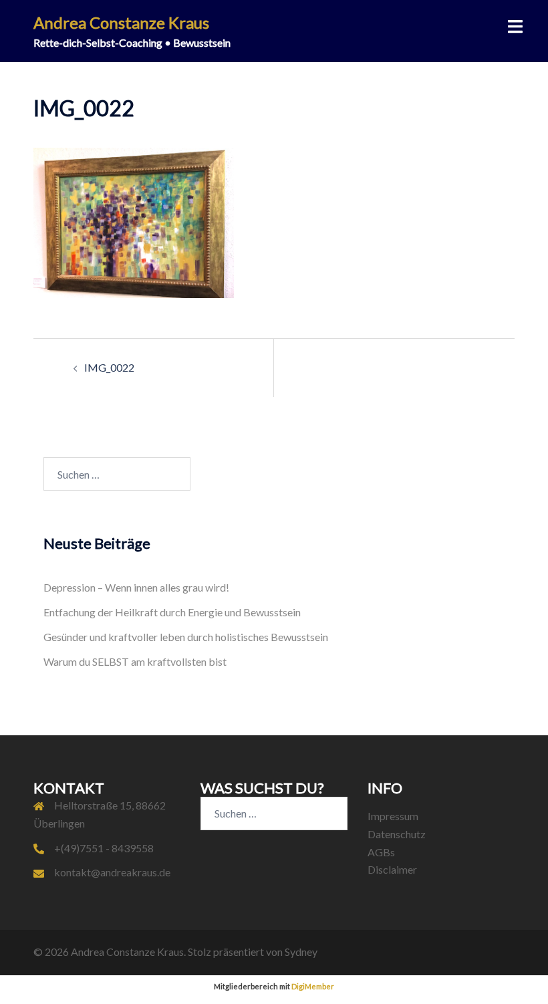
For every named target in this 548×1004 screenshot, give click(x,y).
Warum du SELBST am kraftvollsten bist (135, 661)
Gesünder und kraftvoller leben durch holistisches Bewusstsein (185, 636)
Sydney (301, 951)
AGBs (381, 852)
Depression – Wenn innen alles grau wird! (136, 587)
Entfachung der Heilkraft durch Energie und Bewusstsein (172, 612)
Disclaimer (392, 869)
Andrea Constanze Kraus (121, 22)
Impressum (393, 815)
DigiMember (312, 986)
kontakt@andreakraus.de (112, 872)
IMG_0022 (109, 367)
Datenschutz (397, 834)
